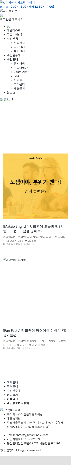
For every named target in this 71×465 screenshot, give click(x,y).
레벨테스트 (14, 30)
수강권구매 (14, 55)
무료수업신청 (15, 34)
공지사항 (19, 63)
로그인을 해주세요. (12, 19)
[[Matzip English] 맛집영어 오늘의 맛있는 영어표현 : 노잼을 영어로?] (35, 186)
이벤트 (18, 80)
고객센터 (19, 84)
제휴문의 (19, 88)
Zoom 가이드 (22, 71)
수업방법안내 (22, 67)
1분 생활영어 (28, 244)
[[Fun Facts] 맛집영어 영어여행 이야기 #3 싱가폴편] (35, 290)
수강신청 (19, 42)
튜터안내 (19, 51)
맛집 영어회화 (28, 348)
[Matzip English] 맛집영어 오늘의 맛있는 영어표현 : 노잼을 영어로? (34, 228)
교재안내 (19, 47)
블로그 (11, 92)
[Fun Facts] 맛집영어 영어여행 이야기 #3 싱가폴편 (34, 332)
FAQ (16, 76)
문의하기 (12, 394)
